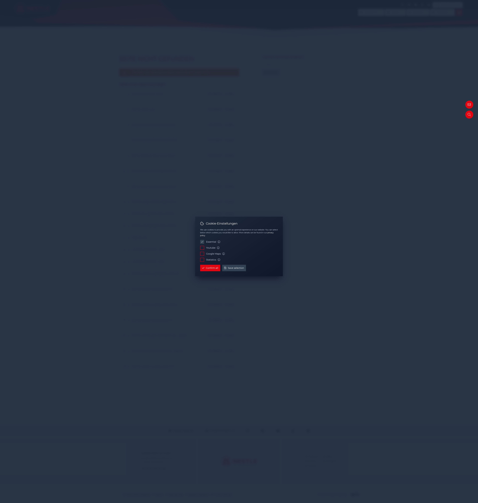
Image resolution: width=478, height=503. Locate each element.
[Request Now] (469, 105)
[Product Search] (469, 115)
